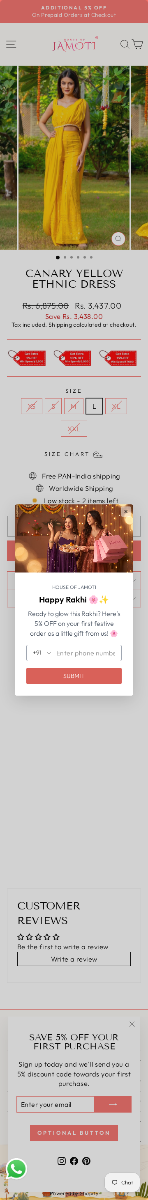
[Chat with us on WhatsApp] (16, 1169)
